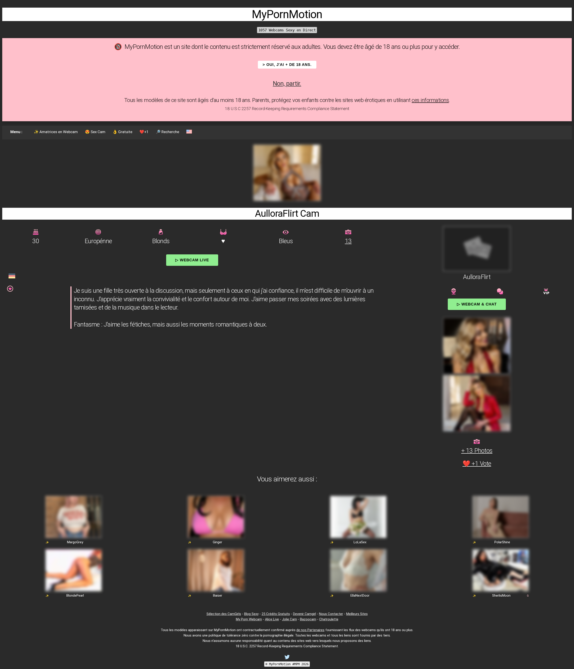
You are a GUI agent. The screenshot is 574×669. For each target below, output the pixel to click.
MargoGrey (75, 542)
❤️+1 (144, 132)
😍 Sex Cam (95, 132)
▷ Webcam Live (192, 260)
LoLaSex (360, 542)
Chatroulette (328, 619)
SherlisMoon (501, 595)
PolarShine (502, 542)
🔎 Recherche (167, 132)
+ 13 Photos (476, 450)
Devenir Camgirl (304, 614)
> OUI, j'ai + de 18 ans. (287, 65)
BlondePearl (75, 595)
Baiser (217, 595)
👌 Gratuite (122, 132)
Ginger (217, 542)
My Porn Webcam (249, 619)
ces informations (430, 100)
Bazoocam (308, 619)
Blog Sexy (251, 614)
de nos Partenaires (310, 630)
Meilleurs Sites (357, 614)
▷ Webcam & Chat (477, 304)
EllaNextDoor (360, 595)
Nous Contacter (331, 614)
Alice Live (272, 619)
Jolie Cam (289, 619)
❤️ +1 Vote (477, 463)
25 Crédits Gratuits (276, 614)
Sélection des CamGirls (224, 614)
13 (348, 241)
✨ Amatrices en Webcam (56, 132)
